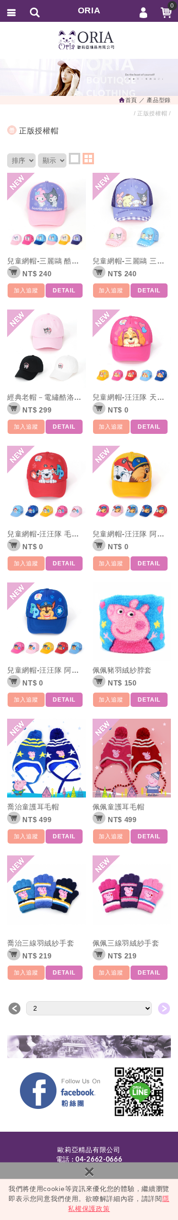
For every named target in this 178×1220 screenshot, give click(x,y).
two (88, 158)
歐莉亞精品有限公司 (89, 40)
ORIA (89, 10)
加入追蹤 (26, 290)
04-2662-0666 (98, 1159)
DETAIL (64, 290)
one (74, 158)
